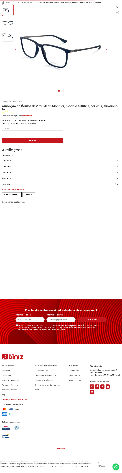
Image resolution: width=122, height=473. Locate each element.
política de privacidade (71, 325)
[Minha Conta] (108, 9)
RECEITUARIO (28, 25)
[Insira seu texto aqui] (5, 437)
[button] (61, 212)
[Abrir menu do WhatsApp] (115, 466)
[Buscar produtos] (118, 18)
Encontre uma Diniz (61, 2)
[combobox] (61, 18)
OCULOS (17, 25)
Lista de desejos (115, 9)
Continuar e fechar (61, 469)
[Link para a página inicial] (6, 25)
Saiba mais (34, 464)
